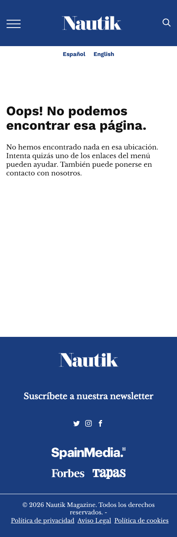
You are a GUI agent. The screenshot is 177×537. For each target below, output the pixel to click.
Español (74, 54)
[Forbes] (67, 475)
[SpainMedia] (88, 454)
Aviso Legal (94, 520)
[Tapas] (109, 477)
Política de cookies (141, 520)
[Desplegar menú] (13, 23)
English (103, 54)
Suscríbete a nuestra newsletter (89, 396)
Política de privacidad (42, 520)
